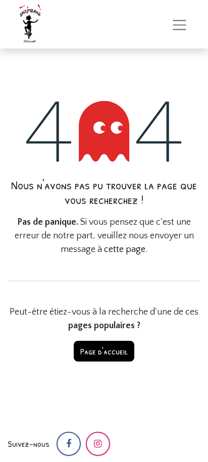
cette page (124, 249)
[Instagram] (98, 444)
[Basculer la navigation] (179, 24)
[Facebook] (69, 444)
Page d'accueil (104, 351)
